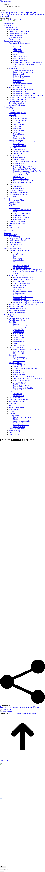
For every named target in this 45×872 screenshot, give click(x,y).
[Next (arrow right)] (3, 871)
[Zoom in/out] (7, 869)
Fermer (3, 867)
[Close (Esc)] (1, 869)
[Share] (3, 869)
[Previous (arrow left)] (1, 871)
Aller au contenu (5, 1)
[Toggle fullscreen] (5, 869)
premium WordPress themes (26, 713)
